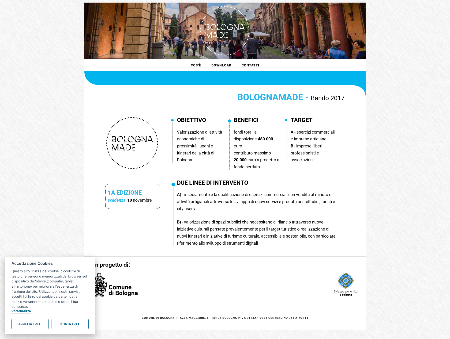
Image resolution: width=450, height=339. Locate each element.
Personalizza (21, 311)
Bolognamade (225, 31)
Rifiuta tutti (70, 324)
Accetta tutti (30, 324)
